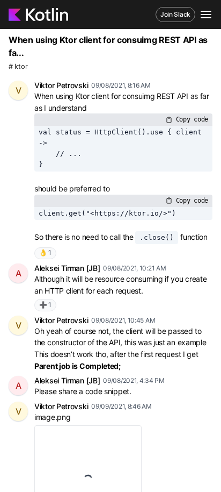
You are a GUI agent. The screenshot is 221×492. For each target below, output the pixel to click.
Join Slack (175, 14)
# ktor (18, 66)
